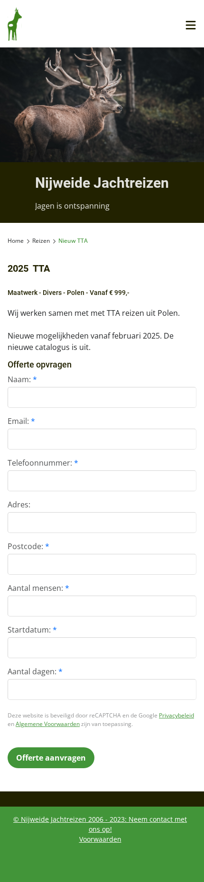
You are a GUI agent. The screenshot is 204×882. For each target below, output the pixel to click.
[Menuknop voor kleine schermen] (190, 25)
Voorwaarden (100, 839)
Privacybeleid (176, 715)
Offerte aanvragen (51, 758)
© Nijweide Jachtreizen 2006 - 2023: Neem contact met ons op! (100, 824)
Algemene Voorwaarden (48, 724)
